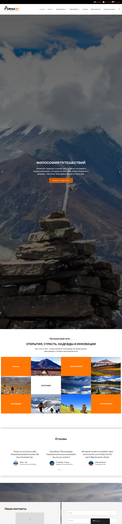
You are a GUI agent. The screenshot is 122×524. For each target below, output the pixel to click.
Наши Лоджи (74, 9)
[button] (52, 9)
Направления (60, 9)
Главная (42, 9)
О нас (49, 9)
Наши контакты (96, 9)
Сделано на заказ (109, 9)
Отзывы (85, 9)
